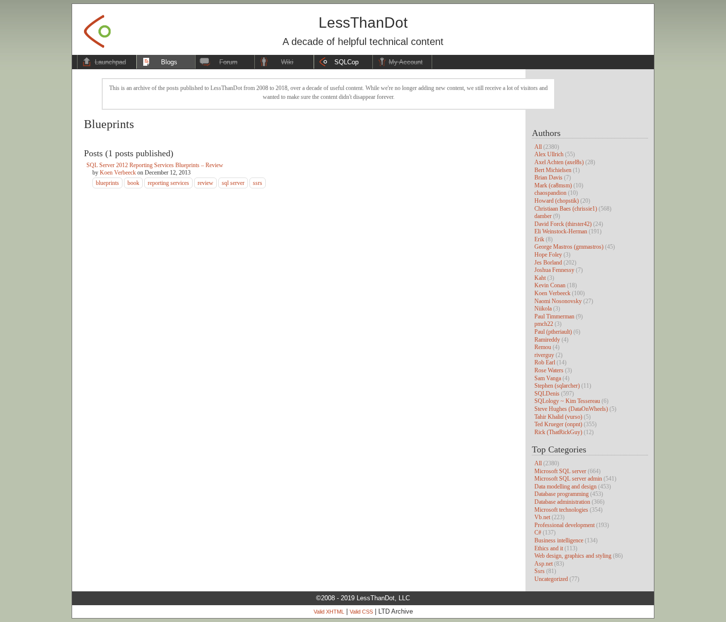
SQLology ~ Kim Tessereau (567, 401)
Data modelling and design (565, 486)
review (205, 182)
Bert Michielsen (552, 170)
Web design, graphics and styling (572, 555)
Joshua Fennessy (554, 270)
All (538, 146)
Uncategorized (551, 579)
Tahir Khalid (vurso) (558, 416)
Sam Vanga (547, 378)
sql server (233, 182)
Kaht (540, 277)
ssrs (257, 182)
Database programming (561, 493)
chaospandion (550, 192)
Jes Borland (548, 262)
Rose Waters (549, 370)
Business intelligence (558, 540)
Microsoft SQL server (560, 471)
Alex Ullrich (549, 154)
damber (543, 216)
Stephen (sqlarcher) (557, 385)
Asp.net (543, 563)
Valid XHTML (329, 612)
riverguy (544, 355)
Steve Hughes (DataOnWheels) (571, 408)
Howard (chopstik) (556, 200)
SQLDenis (547, 393)
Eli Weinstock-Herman (560, 231)
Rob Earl (544, 362)
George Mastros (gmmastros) (569, 246)
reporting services (168, 182)
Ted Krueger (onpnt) (558, 424)
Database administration (562, 501)
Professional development (564, 525)
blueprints (107, 182)
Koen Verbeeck (552, 293)
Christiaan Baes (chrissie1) (565, 208)
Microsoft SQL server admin (568, 478)
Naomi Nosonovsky (558, 301)
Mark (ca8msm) (553, 185)
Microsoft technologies (561, 509)
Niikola (543, 308)
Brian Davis (548, 177)
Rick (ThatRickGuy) (558, 432)
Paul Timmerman (554, 316)
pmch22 (543, 323)
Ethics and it (548, 548)
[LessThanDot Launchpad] (97, 28)
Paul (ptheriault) (553, 331)
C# (537, 532)
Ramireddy (547, 339)
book (133, 182)
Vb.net (542, 517)
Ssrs (539, 571)
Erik (539, 239)
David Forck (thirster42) (563, 224)
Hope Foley (548, 254)
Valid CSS (361, 612)
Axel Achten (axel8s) (559, 162)
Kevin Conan (549, 285)
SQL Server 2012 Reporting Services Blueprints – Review (154, 165)
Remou (542, 347)
